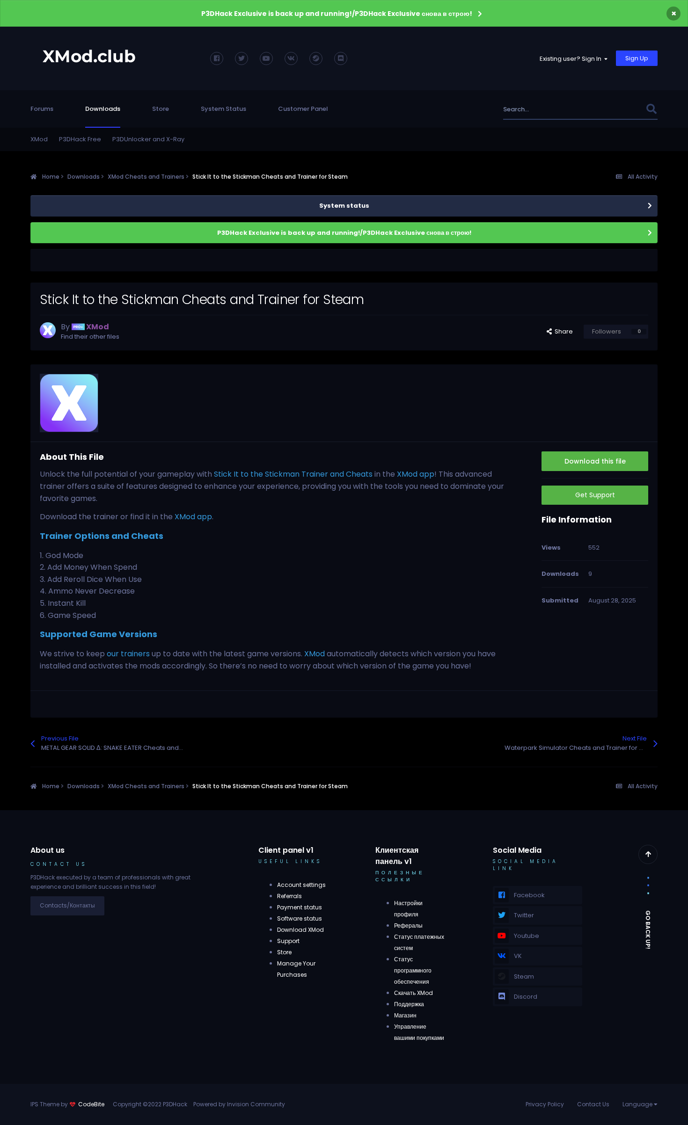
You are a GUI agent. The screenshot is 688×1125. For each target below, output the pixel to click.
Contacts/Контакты (67, 905)
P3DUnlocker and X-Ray (148, 139)
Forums (41, 108)
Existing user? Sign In (572, 58)
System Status (223, 108)
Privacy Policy (545, 1104)
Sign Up (636, 58)
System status (344, 205)
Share (562, 331)
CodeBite (91, 1104)
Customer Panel (303, 108)
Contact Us (593, 1104)
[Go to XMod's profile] (48, 330)
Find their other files (90, 336)
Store (160, 108)
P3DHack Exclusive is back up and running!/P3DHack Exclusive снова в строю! (336, 13)
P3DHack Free (80, 139)
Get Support (595, 495)
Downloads (102, 108)
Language (638, 1104)
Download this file (595, 461)
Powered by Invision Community (239, 1104)
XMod (39, 139)
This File (621, 109)
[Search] (651, 109)
